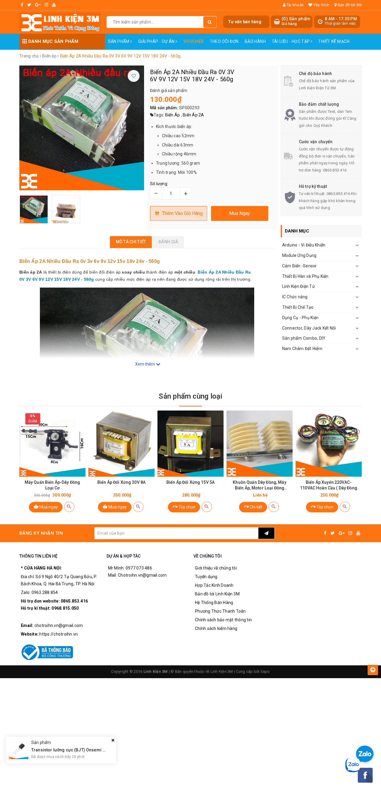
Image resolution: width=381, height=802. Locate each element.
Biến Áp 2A (193, 115)
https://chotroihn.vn (58, 634)
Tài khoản (295, 5)
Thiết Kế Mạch (333, 41)
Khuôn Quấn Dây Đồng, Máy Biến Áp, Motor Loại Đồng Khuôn (259, 485)
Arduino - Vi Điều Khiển (304, 245)
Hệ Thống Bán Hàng (214, 602)
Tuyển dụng (206, 576)
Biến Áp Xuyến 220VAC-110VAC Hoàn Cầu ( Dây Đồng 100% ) (328, 485)
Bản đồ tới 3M (349, 5)
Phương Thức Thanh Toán (220, 611)
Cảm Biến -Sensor (299, 265)
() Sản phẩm (296, 21)
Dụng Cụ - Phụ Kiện (300, 317)
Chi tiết (255, 507)
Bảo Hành (255, 41)
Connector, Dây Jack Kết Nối (309, 328)
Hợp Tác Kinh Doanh (214, 585)
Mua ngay (48, 507)
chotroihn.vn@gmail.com (59, 625)
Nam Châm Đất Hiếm (302, 348)
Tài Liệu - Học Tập (291, 41)
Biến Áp (172, 115)
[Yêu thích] (134, 76)
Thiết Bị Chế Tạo (298, 307)
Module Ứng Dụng (299, 255)
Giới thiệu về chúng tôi (216, 568)
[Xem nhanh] (69, 507)
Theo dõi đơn (224, 41)
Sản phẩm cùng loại (190, 396)
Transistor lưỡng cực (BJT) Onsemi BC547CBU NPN (82, 750)
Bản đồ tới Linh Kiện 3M (217, 594)
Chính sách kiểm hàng (216, 628)
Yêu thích (321, 5)
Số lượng (158, 183)
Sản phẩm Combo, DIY (304, 338)
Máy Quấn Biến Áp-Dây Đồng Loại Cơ (52, 485)
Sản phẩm (119, 41)
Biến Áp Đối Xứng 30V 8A (121, 482)
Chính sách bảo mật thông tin (223, 619)
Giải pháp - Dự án (157, 41)
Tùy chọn (186, 507)
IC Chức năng (295, 296)
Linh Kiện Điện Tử (298, 286)
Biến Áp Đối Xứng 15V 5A (190, 482)
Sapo (265, 671)
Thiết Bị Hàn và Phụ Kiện (305, 276)
